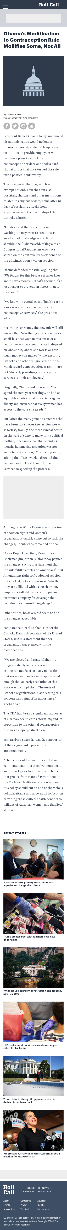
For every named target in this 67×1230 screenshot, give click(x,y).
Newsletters (9, 1209)
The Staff (24, 1209)
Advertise (42, 1200)
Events (6, 1204)
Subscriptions (43, 1209)
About (6, 1200)
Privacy (23, 1204)
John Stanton (14, 115)
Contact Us (25, 1200)
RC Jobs (40, 1204)
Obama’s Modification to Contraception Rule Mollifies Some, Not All (32, 40)
